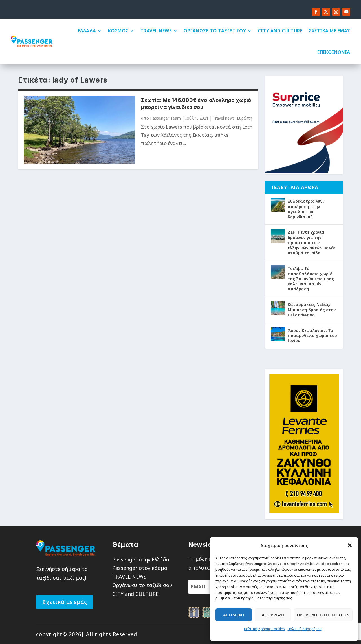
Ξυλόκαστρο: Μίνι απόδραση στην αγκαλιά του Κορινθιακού (306, 209)
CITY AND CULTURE (280, 31)
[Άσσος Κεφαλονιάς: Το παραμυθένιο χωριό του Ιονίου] (278, 334)
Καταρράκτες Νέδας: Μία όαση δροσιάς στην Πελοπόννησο (312, 309)
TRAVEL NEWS (156, 31)
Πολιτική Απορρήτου (305, 629)
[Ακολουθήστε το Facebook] (316, 12)
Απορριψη (273, 614)
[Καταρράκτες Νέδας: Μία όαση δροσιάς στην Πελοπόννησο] (278, 308)
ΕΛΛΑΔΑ (87, 31)
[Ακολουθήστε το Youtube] (346, 12)
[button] (350, 545)
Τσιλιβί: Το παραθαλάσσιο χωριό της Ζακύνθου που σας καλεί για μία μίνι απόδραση (311, 279)
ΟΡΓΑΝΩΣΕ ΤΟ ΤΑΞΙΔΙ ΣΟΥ (215, 31)
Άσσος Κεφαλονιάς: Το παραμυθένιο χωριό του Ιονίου (312, 335)
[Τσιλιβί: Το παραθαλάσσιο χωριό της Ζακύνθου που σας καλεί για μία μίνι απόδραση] (278, 272)
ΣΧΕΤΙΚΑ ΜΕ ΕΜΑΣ (329, 31)
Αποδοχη (233, 614)
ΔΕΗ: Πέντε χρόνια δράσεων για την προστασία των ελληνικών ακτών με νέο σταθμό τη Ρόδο (312, 242)
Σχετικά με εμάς (64, 602)
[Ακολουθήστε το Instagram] (336, 12)
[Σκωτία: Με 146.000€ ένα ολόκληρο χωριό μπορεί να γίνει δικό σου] (79, 129)
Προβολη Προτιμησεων (323, 614)
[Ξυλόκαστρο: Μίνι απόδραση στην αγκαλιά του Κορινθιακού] (278, 205)
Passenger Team (165, 118)
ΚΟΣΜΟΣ (118, 31)
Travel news (224, 118)
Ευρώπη (244, 118)
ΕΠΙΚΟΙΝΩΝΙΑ (333, 52)
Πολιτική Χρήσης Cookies (264, 629)
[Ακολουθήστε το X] (326, 12)
